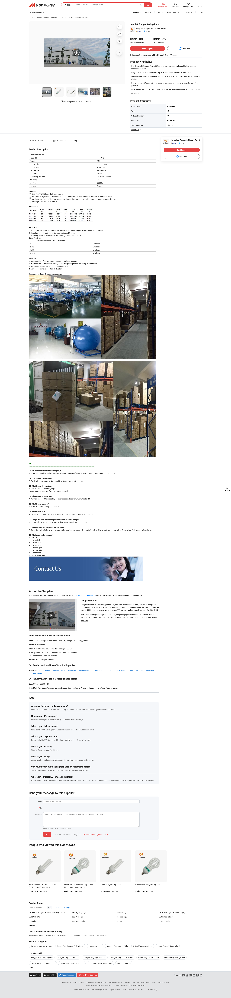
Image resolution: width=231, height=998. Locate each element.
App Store (35, 975)
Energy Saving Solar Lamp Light (72, 963)
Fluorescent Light (95, 946)
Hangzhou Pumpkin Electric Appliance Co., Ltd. (153, 28)
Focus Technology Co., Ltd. (99, 990)
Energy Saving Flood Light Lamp (43, 963)
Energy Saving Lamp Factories (122, 957)
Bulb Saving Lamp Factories (148, 957)
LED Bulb (46, 670)
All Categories (37, 12)
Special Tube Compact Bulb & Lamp (70, 946)
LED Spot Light (121, 921)
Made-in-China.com (105, 985)
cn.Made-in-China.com (138, 985)
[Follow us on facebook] (183, 975)
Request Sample (171, 55)
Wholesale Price (130, 982)
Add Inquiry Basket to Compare (77, 101)
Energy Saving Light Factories (94, 957)
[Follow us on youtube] (194, 975)
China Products (79, 982)
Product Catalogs (63, 907)
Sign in (199, 6)
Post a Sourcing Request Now (95, 834)
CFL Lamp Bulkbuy (124, 963)
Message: (38, 814)
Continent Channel (143, 982)
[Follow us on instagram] (190, 975)
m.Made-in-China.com (121, 985)
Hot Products (66, 982)
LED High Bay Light (79, 912)
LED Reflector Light (166, 917)
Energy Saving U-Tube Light (167, 946)
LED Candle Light (78, 921)
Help (159, 12)
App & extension (173, 12)
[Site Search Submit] (148, 4)
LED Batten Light (35, 673)
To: (41, 808)
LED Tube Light (96, 670)
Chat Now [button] (186, 48)
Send (47, 834)
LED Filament (149, 670)
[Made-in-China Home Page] (42, 4)
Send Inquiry (147, 48)
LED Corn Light (77, 917)
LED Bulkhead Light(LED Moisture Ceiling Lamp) (47, 912)
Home (31, 17)
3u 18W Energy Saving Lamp (110, 884)
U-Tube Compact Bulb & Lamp (82, 17)
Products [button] (67, 4)
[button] (141, 5)
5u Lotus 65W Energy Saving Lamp (148, 884)
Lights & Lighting (42, 17)
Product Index (156, 982)
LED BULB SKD (34, 917)
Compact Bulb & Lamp (59, 17)
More (31, 968)
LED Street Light (122, 670)
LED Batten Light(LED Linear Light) (172, 912)
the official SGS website (86, 595)
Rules (201, 12)
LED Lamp (55, 670)
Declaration (140, 990)
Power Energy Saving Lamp (174, 957)
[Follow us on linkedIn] (201, 975)
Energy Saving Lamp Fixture (68, 957)
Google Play (49, 975)
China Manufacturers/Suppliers (96, 982)
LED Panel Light (83, 670)
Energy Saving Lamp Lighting (42, 957)
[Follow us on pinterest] (197, 975)
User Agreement (128, 990)
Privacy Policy (152, 990)
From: (40, 801)
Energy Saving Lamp (68, 670)
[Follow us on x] (187, 975)
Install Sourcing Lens (89, 975)
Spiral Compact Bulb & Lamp (41, 946)
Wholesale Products (115, 982)
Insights (166, 982)
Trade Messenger (67, 975)
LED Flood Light (109, 670)
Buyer (147, 12)
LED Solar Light (136, 670)
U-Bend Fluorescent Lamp (142, 946)
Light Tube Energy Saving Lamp (100, 963)
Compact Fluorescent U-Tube (117, 946)
